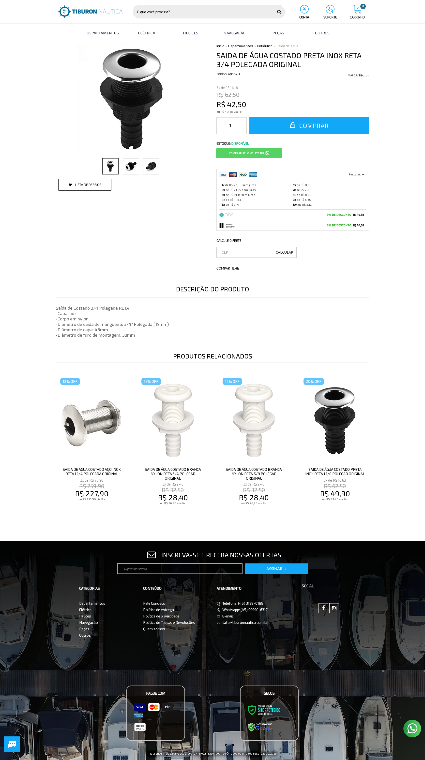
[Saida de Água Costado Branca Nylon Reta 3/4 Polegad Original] (173, 448)
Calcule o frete (228, 241)
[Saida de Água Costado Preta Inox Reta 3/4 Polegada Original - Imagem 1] (110, 166)
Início (220, 46)
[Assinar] (276, 568)
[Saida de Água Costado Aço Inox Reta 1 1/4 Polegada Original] (91, 448)
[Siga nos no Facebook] (323, 608)
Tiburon (364, 75)
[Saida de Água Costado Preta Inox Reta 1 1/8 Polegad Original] (335, 448)
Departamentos (240, 46)
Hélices (85, 616)
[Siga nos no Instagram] (334, 608)
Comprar (313, 125)
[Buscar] (279, 11)
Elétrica (85, 609)
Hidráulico (265, 46)
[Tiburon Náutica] (90, 11)
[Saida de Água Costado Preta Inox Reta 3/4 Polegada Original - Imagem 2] (131, 166)
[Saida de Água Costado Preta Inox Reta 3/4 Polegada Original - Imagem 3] (151, 166)
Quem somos (154, 629)
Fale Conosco (154, 603)
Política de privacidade (161, 616)
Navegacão (88, 622)
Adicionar (102, 513)
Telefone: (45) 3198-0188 (242, 603)
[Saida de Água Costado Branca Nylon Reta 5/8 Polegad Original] (254, 448)
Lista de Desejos (88, 185)
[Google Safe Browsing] (260, 727)
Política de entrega (158, 609)
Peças (84, 629)
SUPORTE (330, 17)
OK (284, 252)
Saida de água (287, 46)
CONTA (304, 17)
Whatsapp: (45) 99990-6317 (245, 609)
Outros (85, 635)
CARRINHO (357, 12)
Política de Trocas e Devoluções (169, 622)
